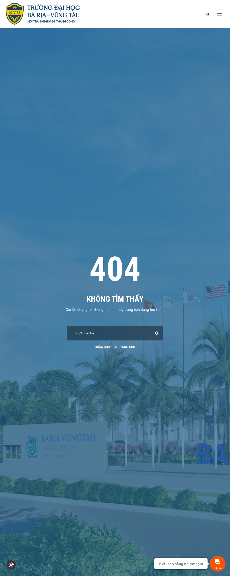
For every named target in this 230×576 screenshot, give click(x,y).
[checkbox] (11, 564)
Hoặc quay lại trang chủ (115, 347)
